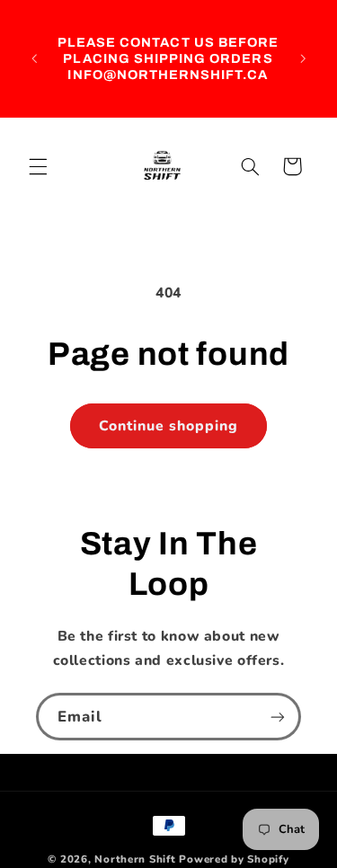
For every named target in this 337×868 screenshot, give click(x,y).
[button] (37, 166)
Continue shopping (169, 426)
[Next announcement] (303, 58)
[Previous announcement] (34, 58)
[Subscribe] (277, 716)
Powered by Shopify (233, 859)
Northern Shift (134, 859)
